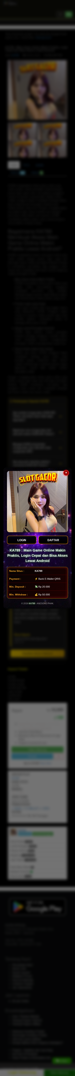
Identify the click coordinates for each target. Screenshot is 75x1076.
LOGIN (21, 540)
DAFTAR (53, 540)
